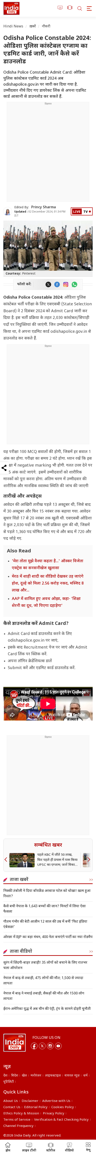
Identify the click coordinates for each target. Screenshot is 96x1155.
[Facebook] (34, 1046)
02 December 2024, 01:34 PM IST (39, 213)
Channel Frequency (18, 1126)
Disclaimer (30, 1101)
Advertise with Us (56, 1101)
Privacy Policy (53, 1114)
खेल (24, 1076)
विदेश (14, 1076)
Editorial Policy (36, 1107)
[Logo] (14, 1043)
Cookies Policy (62, 1107)
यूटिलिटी (8, 1082)
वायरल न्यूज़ (72, 1076)
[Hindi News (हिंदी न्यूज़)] (11, 8)
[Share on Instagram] (66, 284)
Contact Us (11, 1107)
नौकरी (46, 26)
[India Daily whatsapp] (74, 284)
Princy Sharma (43, 207)
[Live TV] (60, 8)
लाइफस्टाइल (53, 1076)
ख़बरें (32, 26)
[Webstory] (70, 8)
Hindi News (13, 26)
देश (5, 1076)
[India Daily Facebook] (57, 284)
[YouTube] (58, 1046)
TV (85, 212)
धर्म (85, 1076)
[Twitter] (42, 1046)
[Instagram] (50, 1046)
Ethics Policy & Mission (21, 1114)
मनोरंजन (36, 1076)
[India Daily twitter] (48, 284)
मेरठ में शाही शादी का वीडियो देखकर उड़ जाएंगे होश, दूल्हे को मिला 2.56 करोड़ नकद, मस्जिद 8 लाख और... (48, 583)
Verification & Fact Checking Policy (61, 1120)
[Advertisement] (48, 154)
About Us (10, 1101)
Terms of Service (16, 1120)
